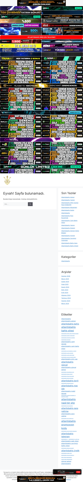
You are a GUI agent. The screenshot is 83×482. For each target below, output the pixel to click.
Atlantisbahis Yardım (68, 200)
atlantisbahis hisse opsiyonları (67, 376)
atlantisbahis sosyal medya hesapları (69, 431)
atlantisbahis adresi (68, 321)
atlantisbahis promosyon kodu (68, 425)
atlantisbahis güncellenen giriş (67, 372)
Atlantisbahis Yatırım (68, 225)
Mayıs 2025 (65, 279)
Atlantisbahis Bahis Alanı (69, 243)
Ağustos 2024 (66, 295)
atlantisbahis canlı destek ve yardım (68, 351)
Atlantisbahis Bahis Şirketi (69, 246)
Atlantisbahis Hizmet (68, 235)
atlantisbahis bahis (70, 324)
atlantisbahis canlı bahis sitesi (70, 347)
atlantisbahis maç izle (69, 387)
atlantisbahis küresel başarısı (67, 383)
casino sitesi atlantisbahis (66, 459)
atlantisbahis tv (64, 439)
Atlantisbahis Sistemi (68, 228)
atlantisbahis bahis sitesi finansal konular (69, 333)
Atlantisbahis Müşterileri (69, 207)
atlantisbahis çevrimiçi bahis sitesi (69, 445)
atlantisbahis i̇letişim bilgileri (67, 378)
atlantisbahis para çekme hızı (67, 418)
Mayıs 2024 (65, 303)
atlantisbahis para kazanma (67, 405)
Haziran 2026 (65, 276)
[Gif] (41, 86)
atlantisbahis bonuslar (66, 339)
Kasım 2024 (65, 287)
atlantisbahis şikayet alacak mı (67, 455)
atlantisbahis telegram (67, 435)
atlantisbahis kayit (69, 380)
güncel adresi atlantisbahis (66, 462)
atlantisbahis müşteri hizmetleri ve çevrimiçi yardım (68, 396)
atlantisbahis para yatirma (69, 409)
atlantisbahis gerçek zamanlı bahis (68, 357)
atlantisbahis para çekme (67, 415)
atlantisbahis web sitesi (70, 441)
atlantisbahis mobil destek (68, 392)
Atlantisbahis (65, 213)
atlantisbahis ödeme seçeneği (67, 448)
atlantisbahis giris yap (69, 359)
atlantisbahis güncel (67, 363)
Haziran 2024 (65, 301)
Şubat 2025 (65, 281)
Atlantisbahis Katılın (67, 210)
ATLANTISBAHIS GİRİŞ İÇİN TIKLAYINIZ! (42, 37)
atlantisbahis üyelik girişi (66, 453)
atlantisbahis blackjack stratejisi (68, 337)
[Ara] (30, 204)
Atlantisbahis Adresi (67, 197)
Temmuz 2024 (66, 298)
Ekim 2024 (64, 290)
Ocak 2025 (64, 284)
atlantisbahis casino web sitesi (67, 355)
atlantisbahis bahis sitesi (68, 329)
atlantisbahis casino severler (67, 353)
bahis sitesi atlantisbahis (66, 457)
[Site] (20, 63)
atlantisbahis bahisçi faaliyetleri (68, 335)
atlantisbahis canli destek (68, 343)
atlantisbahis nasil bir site (68, 401)
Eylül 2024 (64, 292)
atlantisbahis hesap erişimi (66, 374)
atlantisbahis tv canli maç (74, 439)
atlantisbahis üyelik (70, 450)
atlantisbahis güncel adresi (68, 369)
